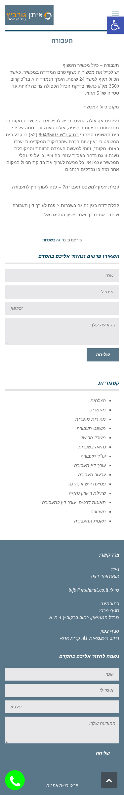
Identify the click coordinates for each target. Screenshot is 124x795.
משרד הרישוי (93, 437)
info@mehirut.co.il (88, 590)
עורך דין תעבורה (90, 465)
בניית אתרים (57, 785)
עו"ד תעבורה (93, 456)
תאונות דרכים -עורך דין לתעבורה (74, 502)
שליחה (103, 354)
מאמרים (97, 409)
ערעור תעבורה (92, 474)
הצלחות (98, 400)
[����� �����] (16, 780)
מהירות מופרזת (90, 419)
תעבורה (98, 511)
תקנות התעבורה (90, 520)
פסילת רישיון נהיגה (87, 483)
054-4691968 (105, 576)
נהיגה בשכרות (54, 240)
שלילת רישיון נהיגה (87, 493)
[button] (115, 25)
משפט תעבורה (91, 428)
